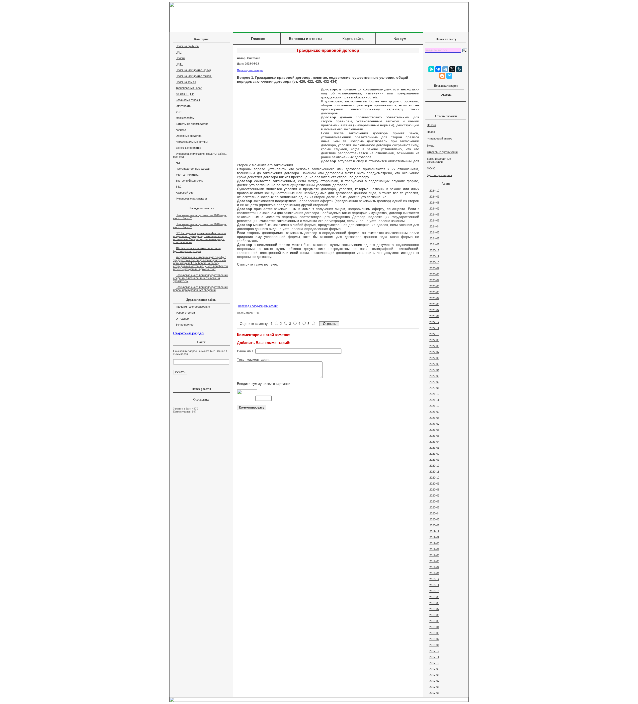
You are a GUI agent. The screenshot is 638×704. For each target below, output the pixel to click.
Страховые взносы (188, 99)
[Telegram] (445, 69)
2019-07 (434, 549)
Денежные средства (188, 147)
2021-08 (434, 417)
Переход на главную (250, 70)
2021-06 (434, 429)
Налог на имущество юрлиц (193, 70)
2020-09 (434, 483)
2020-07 (434, 495)
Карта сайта (353, 39)
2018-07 (434, 609)
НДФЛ (179, 64)
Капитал (181, 129)
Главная (258, 39)
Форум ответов (185, 312)
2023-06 (434, 286)
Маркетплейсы (185, 117)
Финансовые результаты (191, 198)
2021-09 (434, 411)
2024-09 (434, 196)
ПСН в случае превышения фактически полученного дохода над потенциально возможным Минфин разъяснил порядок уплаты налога (199, 238)
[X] (452, 69)
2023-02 (434, 310)
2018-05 (434, 621)
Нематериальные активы (192, 141)
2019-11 (434, 531)
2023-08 (434, 274)
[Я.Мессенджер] (431, 69)
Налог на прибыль (187, 46)
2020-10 (434, 477)
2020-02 (434, 525)
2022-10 (434, 334)
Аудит (430, 145)
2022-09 (434, 340)
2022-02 (434, 381)
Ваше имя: (246, 351)
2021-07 (434, 423)
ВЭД (178, 186)
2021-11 (434, 399)
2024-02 (434, 238)
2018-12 (434, 579)
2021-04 (434, 441)
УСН (178, 111)
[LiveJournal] (459, 69)
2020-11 (434, 471)
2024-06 (434, 214)
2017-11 (434, 656)
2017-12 (434, 650)
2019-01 (434, 573)
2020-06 (434, 501)
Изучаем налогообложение (193, 306)
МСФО (431, 168)
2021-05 (434, 435)
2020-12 (434, 465)
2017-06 (434, 686)
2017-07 (434, 680)
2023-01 (434, 316)
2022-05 (434, 363)
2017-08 (434, 674)
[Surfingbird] (449, 76)
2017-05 (434, 692)
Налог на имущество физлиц (194, 75)
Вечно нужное (184, 324)
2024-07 (434, 208)
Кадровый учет (185, 192)
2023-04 (434, 298)
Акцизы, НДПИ (185, 93)
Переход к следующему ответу (258, 305)
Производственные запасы (193, 168)
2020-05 (434, 507)
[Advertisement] (277, 124)
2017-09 (434, 668)
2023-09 (434, 268)
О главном (182, 318)
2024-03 (434, 232)
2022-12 (434, 322)
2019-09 (434, 537)
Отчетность (183, 105)
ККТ (178, 162)
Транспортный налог (189, 87)
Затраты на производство (192, 123)
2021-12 (434, 393)
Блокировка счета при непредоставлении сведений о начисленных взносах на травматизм (200, 278)
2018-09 (434, 597)
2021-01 (434, 459)
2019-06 (434, 555)
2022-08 (434, 346)
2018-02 (434, 638)
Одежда (446, 94)
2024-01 (434, 244)
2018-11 (434, 585)
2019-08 (434, 543)
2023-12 (434, 250)
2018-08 (434, 603)
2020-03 (434, 519)
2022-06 (434, 357)
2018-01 (434, 644)
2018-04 (434, 627)
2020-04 (434, 513)
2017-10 (434, 662)
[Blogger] (442, 76)
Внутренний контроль (189, 180)
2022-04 (434, 369)
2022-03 (434, 375)
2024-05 (434, 220)
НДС (178, 52)
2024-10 (434, 190)
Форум (400, 39)
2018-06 (434, 615)
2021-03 (434, 447)
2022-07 (434, 352)
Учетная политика (187, 174)
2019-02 (434, 567)
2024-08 (434, 202)
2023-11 (434, 256)
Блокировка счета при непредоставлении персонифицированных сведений (200, 288)
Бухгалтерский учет (439, 175)
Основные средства (188, 135)
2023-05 (434, 292)
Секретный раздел (188, 333)
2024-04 (434, 226)
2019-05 (434, 561)
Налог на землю (186, 81)
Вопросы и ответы (305, 39)
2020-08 (434, 489)
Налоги (180, 58)
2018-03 (434, 633)
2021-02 (434, 453)
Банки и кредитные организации (439, 160)
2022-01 (434, 387)
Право (431, 131)
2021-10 (434, 405)
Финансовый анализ (439, 138)
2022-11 (434, 328)
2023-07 (434, 280)
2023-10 (434, 262)
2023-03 (434, 304)
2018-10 (434, 591)
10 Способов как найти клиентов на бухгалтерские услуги (197, 250)
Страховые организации (442, 151)
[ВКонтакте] (438, 69)
